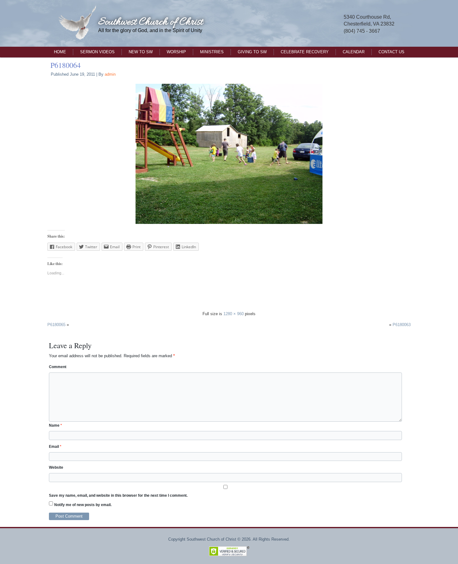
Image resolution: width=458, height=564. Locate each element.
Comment (57, 367)
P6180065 (56, 324)
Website (56, 467)
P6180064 (65, 65)
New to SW (141, 52)
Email (55, 446)
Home (60, 52)
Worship (176, 52)
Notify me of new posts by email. (83, 505)
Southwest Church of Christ (150, 22)
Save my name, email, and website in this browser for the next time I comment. (118, 495)
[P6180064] (229, 153)
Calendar (354, 52)
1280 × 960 (233, 313)
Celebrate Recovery (305, 52)
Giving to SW (252, 52)
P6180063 (402, 324)
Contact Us (391, 52)
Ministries (212, 52)
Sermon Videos (97, 52)
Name (55, 425)
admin (110, 74)
